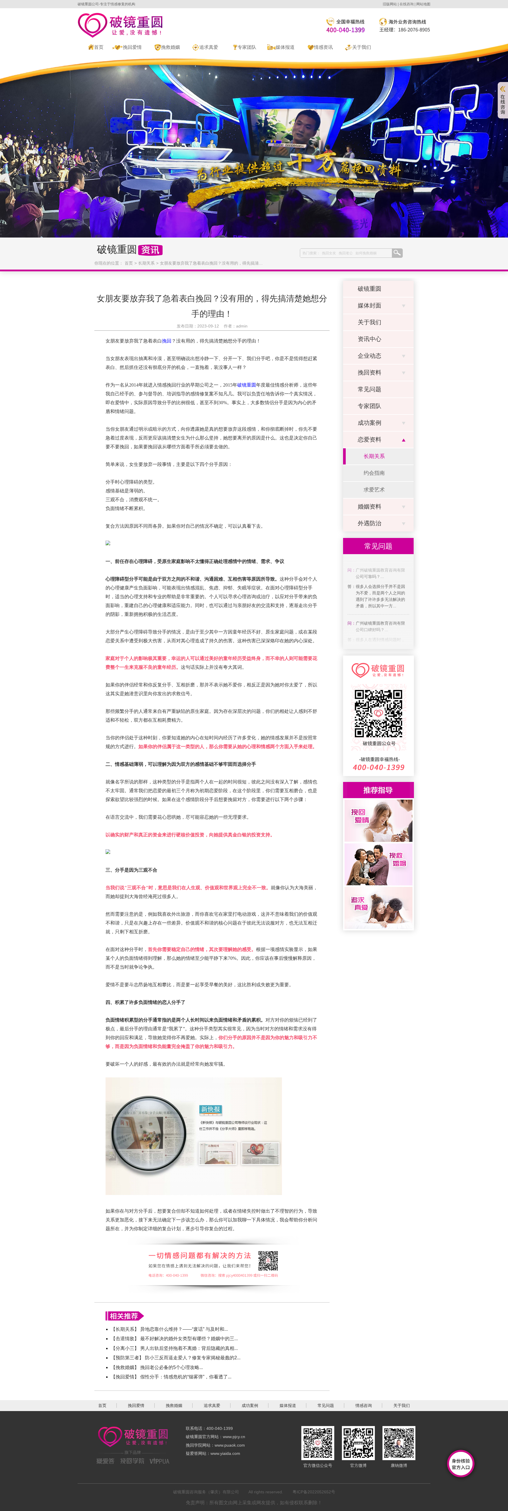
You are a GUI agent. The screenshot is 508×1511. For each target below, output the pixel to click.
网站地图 (423, 4)
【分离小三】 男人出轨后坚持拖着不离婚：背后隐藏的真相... (174, 1348)
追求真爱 (208, 47)
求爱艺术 (374, 490)
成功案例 (369, 422)
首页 (98, 47)
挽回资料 (369, 372)
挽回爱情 (132, 47)
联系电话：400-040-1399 (209, 1428)
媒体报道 (285, 47)
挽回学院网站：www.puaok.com (215, 1445)
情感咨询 (363, 1405)
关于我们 (361, 47)
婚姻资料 (369, 506)
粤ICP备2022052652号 (314, 1492)
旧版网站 (390, 4)
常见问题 (369, 389)
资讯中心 (369, 339)
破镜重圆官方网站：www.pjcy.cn (215, 1436)
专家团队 (247, 47)
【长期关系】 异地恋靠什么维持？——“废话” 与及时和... (169, 1329)
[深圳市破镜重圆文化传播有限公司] (120, 25)
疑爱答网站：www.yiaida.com (213, 1453)
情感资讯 (323, 47)
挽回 (166, 340)
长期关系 (146, 263)
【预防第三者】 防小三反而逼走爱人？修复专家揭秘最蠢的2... (175, 1357)
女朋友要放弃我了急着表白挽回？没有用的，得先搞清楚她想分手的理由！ (228, 263)
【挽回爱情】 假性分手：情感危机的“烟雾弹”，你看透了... (171, 1376)
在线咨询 (407, 4)
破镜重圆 (369, 288)
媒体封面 (369, 305)
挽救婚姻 (170, 47)
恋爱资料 (369, 439)
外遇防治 (369, 523)
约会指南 (374, 473)
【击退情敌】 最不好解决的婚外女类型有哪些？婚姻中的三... (174, 1338)
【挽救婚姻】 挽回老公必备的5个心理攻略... (157, 1367)
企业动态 (369, 355)
